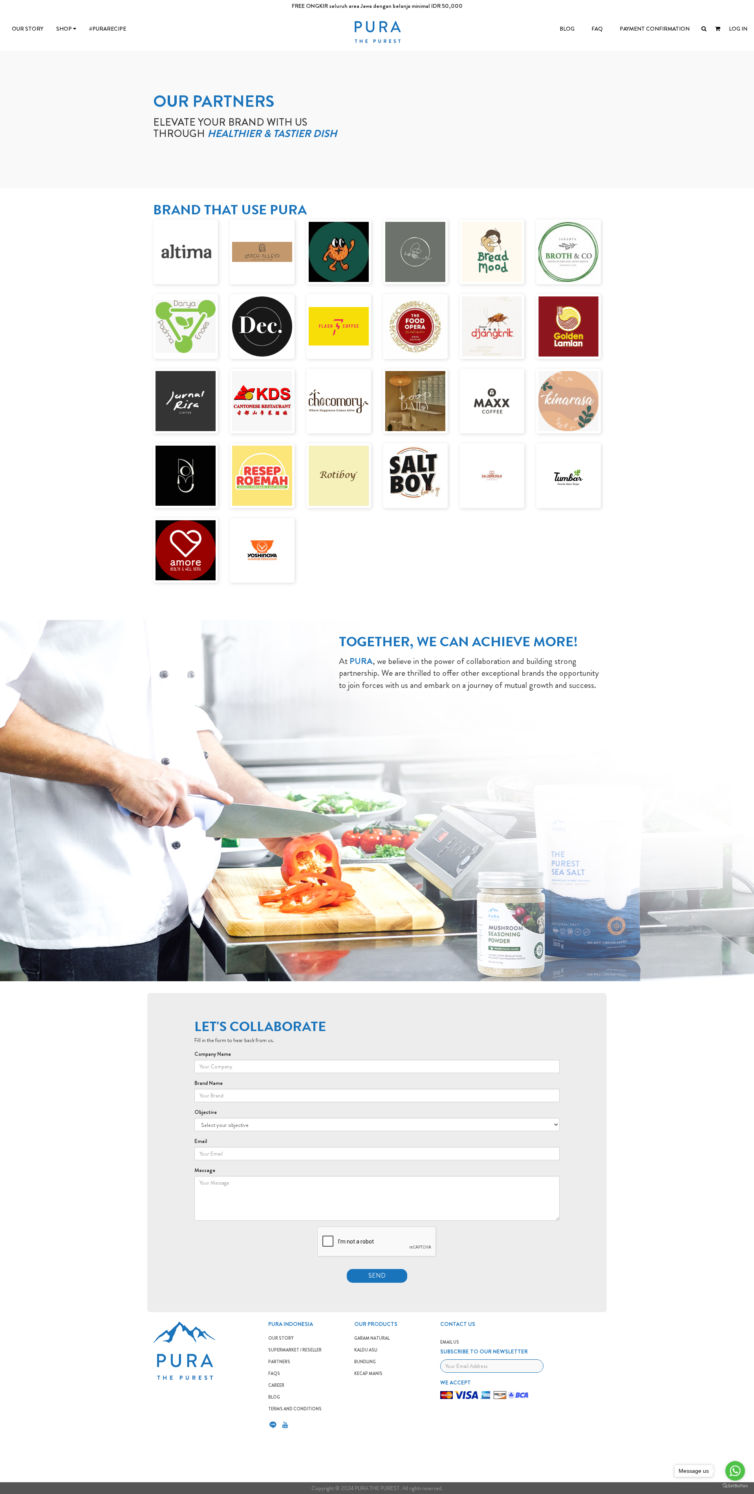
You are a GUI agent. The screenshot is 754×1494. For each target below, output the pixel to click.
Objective (205, 1112)
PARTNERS (279, 1362)
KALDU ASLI (365, 1350)
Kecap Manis (368, 1373)
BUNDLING (365, 1362)
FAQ (597, 29)
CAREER (276, 1385)
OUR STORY (27, 29)
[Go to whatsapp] (735, 1471)
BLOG (567, 29)
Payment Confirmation (655, 29)
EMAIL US (449, 1342)
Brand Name (208, 1083)
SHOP (64, 29)
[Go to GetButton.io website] (735, 1486)
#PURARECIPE (107, 29)
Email (200, 1141)
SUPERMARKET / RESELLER (295, 1350)
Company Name (212, 1054)
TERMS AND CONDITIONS (295, 1409)
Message (204, 1170)
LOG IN (738, 29)
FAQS (274, 1373)
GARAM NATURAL (372, 1338)
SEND (377, 1275)
